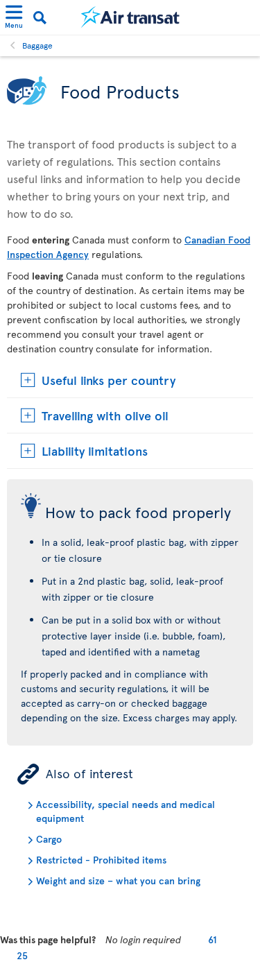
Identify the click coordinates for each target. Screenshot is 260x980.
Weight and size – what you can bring (118, 880)
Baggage (37, 45)
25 (22, 955)
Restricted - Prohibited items (101, 859)
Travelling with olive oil (105, 415)
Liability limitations (95, 450)
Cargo (49, 838)
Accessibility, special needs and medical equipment (125, 811)
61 (212, 939)
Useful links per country (108, 379)
